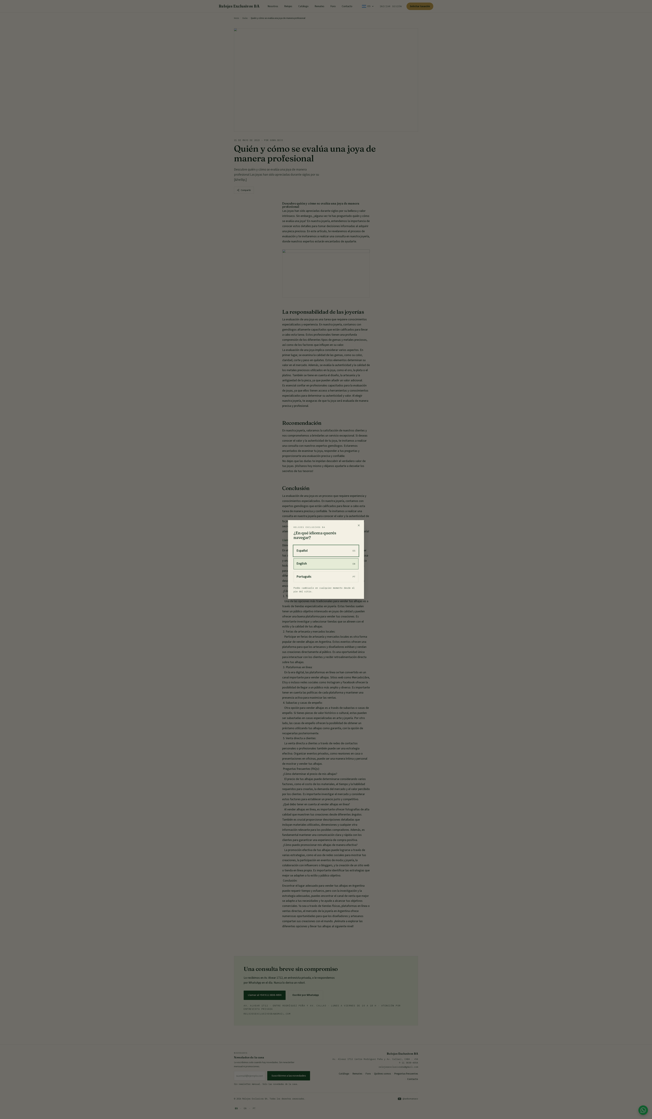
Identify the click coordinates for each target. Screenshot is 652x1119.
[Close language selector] (359, 525)
